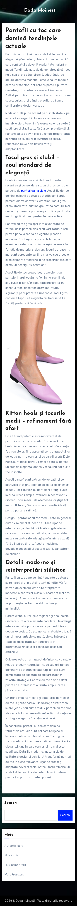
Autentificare (13, 845)
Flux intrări (12, 855)
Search (10, 803)
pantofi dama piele (33, 190)
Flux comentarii (15, 865)
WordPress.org (14, 874)
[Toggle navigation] (4, 9)
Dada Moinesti (40, 10)
